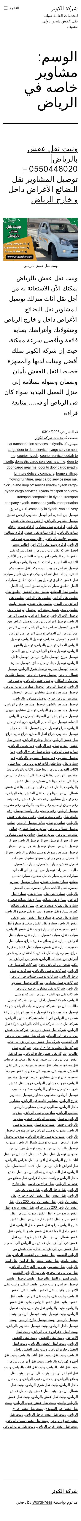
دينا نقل (48, 775)
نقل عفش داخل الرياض (33, 1225)
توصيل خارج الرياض (44, 657)
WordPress (42, 1502)
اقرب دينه (42, 556)
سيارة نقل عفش (39, 917)
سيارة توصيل (30, 882)
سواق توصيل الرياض (33, 840)
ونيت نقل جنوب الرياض (39, 1379)
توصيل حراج (69, 657)
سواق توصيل (59, 840)
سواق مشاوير (54, 858)
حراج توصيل (57, 728)
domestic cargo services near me (40, 461)
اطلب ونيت (21, 544)
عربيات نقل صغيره (48, 1065)
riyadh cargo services (21, 491)
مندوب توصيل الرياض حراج (46, 1130)
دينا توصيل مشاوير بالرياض (36, 757)
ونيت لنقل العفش (51, 1337)
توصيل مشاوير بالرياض (30, 698)
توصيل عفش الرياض (38, 680)
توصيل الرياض (32, 639)
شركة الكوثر (64, 8)
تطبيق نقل (13, 592)
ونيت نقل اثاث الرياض (62, 1367)
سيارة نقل (35, 893)
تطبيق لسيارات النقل (25, 586)
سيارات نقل (69, 876)
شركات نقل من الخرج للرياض (56, 994)
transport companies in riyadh (39, 497)
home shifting (66, 473)
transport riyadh (43, 503)
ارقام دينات (25, 526)
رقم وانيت (48, 811)
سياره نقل (32, 935)
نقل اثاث (41, 1154)
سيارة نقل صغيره (65, 917)
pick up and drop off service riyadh (29, 485)
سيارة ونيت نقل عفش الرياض (28, 929)
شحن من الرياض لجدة (54, 964)
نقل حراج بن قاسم (40, 1183)
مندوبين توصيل (67, 1154)
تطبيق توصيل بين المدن (45, 580)
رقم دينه (14, 799)
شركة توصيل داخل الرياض (47, 1000)
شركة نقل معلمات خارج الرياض (55, 1047)
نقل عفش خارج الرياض (43, 1219)
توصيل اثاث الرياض (64, 615)
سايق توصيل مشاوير (20, 834)
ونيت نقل (59, 1355)
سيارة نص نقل (54, 893)
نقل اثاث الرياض (22, 1154)
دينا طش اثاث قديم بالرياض (41, 763)
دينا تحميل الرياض (21, 745)
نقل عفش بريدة (23, 1207)
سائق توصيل (56, 823)
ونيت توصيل (57, 1314)
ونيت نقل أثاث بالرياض (35, 1355)
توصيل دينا (58, 663)
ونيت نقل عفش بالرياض (49, 1397)
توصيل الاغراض (54, 639)
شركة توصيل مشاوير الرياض (34, 1012)
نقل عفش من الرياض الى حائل (56, 1249)
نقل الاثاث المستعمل (26, 1166)
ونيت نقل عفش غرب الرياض (57, 1426)
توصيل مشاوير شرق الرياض (58, 710)
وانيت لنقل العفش (51, 1290)
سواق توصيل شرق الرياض (36, 846)
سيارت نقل (70, 935)
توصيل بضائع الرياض (51, 651)
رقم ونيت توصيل (50, 816)
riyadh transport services (58, 491)
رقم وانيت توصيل (26, 811)
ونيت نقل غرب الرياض (19, 1426)
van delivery (68, 509)
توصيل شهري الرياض (42, 674)
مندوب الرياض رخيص (40, 1118)
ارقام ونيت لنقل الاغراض (48, 544)
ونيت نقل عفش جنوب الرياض (35, 1403)
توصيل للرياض (56, 686)
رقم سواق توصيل (65, 805)
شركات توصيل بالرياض (49, 970)
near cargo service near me (56, 479)
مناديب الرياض (67, 1113)
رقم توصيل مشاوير (64, 799)
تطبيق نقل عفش (40, 603)
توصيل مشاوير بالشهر (62, 704)
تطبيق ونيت (69, 609)
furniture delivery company (34, 473)
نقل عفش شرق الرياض (31, 1231)
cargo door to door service (28, 450)
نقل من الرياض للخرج (62, 1272)
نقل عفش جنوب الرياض (34, 1213)
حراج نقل (21, 734)
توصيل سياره (58, 669)
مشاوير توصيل (32, 1095)
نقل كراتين (27, 1260)
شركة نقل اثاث (67, 1024)
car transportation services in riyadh (35, 444)
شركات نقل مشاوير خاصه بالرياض (40, 988)
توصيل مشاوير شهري (20, 710)
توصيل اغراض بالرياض (50, 621)
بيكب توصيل (31, 574)
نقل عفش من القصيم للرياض (34, 1254)
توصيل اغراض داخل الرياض (48, 627)
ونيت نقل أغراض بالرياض (26, 1361)
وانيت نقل (59, 1296)
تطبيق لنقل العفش (35, 592)
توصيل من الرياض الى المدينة (57, 716)
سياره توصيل (50, 935)
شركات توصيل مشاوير (61, 982)
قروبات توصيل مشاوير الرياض (56, 1089)
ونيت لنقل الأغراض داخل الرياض (55, 1332)
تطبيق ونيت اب (48, 609)
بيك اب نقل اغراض (55, 574)
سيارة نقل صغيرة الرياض (23, 911)
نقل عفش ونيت (48, 1260)
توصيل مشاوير (67, 692)
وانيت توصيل (25, 1278)
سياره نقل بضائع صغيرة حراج (45, 941)
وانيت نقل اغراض (37, 1296)
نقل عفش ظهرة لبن (33, 1237)
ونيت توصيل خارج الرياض (37, 1320)
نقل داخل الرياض (54, 1189)
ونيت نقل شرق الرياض (42, 1385)
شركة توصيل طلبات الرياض (35, 1006)
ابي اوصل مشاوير (39, 515)
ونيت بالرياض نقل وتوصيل (46, 1308)
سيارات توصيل (47, 864)
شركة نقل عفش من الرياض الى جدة (34, 1042)
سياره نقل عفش (54, 947)
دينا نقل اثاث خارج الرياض (23, 775)
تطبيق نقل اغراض (38, 597)
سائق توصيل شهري (32, 828)
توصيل (31, 609)
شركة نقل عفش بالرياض (48, 1030)
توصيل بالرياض (45, 645)
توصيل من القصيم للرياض (48, 722)
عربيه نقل (59, 1071)
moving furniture (20, 479)
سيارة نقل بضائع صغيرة (24, 899)
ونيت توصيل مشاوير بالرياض (27, 1326)
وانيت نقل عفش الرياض (51, 1302)
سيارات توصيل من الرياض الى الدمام (40, 870)
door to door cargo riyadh (57, 467)
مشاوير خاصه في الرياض (40, 1101)
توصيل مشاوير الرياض (39, 692)
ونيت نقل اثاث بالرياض (29, 1367)
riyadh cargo (67, 485)
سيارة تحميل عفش (54, 882)
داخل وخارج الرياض (37, 740)
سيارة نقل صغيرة (55, 911)
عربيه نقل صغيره (38, 1071)
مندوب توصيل (45, 1124)
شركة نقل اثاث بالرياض (37, 1024)
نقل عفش (59, 1195)
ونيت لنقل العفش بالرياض (47, 1343)
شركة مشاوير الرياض (21, 1018)
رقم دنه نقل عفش (35, 799)
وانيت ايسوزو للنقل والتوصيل (57, 1278)
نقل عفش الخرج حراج (34, 1195)
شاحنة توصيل (25, 953)
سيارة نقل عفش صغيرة (40, 923)
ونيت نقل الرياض (37, 1373)
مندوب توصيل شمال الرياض (38, 1142)
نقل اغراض (43, 1160)
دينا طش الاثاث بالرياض (29, 769)
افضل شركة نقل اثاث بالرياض (56, 550)
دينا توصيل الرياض (65, 751)
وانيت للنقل (29, 1284)
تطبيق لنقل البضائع (64, 592)
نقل (52, 1154)
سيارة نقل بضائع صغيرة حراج (57, 905)
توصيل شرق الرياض (33, 669)
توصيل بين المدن (23, 651)
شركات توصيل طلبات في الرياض (34, 976)
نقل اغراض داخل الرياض (60, 1166)
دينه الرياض (15, 793)
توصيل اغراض (39, 615)
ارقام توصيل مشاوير (50, 526)
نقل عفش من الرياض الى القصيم (27, 1243)
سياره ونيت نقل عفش (53, 953)
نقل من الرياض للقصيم (29, 1272)
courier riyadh (27, 455)
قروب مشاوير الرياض (50, 1083)
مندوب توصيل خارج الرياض (45, 1136)
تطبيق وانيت (17, 603)
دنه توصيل (60, 745)
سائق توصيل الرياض (31, 823)
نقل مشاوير (56, 1266)
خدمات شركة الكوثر (49, 438)
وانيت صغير (48, 1284)
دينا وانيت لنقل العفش (41, 793)
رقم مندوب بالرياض (37, 805)
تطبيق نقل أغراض (65, 597)
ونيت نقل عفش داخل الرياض (45, 1414)
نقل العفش (58, 1172)
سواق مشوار (34, 858)
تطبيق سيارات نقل (55, 586)
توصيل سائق (40, 663)
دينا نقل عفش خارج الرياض (45, 787)
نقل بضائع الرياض (36, 1172)
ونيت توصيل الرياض (33, 1314)
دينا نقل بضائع (68, 781)
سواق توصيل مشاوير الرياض (35, 852)
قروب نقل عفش (21, 1083)
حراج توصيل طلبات (33, 728)
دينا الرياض (43, 745)
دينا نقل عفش (47, 781)
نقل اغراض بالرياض (19, 1160)
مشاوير (50, 1095)
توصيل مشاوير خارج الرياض (25, 704)
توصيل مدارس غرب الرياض (24, 686)
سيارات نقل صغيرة (45, 876)
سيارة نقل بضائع (54, 899)
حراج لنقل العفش (42, 734)
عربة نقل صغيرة (27, 1059)
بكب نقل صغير (26, 568)
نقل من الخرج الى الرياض (28, 1266)
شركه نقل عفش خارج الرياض (45, 1053)
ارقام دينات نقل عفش (40, 532)
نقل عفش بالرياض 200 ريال (36, 1201)
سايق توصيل (45, 834)
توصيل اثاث (16, 609)
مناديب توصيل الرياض (39, 1113)
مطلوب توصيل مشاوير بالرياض (36, 1107)
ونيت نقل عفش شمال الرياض (27, 1420)
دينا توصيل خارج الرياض (33, 751)
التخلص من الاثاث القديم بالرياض (44, 562)
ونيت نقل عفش (45, 1391)
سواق (74, 840)
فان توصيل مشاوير (52, 1077)
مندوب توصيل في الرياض (28, 1148)
